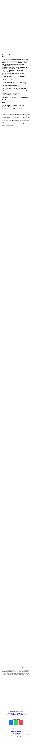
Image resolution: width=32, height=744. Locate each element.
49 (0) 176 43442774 (18, 713)
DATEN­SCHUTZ (16, 732)
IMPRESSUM (16, 733)
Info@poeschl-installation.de (18, 714)
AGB (16, 730)
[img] (16, 4)
